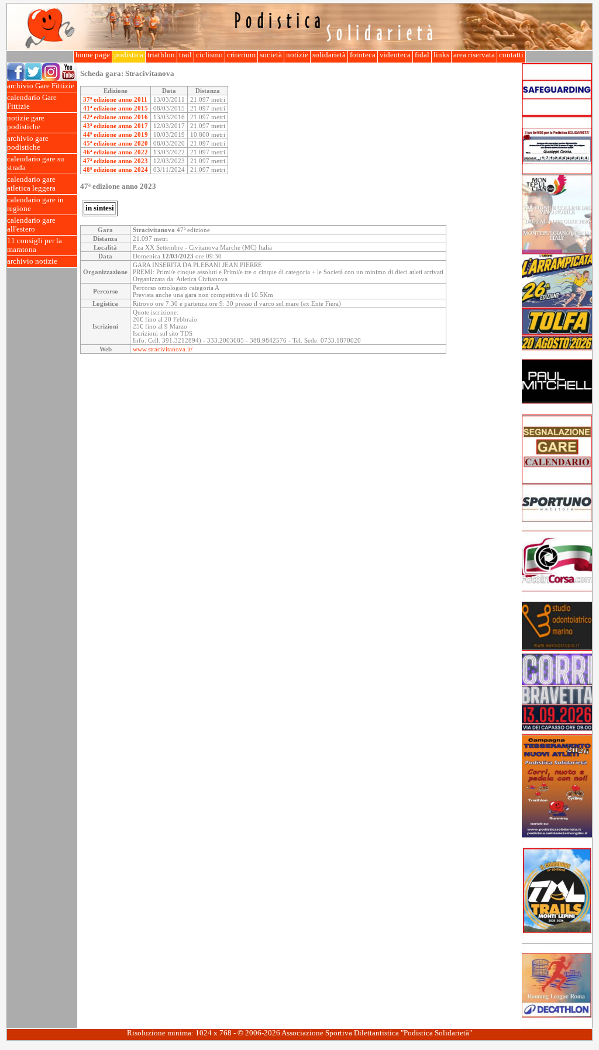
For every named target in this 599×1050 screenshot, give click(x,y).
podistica (128, 55)
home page (93, 55)
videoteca (395, 55)
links (441, 55)
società (271, 55)
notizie (297, 55)
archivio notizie (32, 261)
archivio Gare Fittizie (40, 86)
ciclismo (209, 55)
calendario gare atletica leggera (31, 183)
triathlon (161, 55)
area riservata (474, 55)
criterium (241, 55)
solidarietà (329, 55)
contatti (511, 55)
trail (185, 55)
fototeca (362, 55)
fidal (422, 55)
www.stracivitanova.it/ (162, 349)
